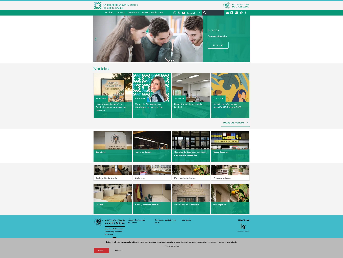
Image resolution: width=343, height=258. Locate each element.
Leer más (218, 45)
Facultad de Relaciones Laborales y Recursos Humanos (114, 232)
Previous (95, 39)
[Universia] (243, 220)
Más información (172, 245)
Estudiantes (133, 13)
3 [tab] (173, 60)
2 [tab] (171, 61)
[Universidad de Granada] (236, 5)
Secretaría (186, 220)
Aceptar (101, 250)
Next (247, 39)
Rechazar (118, 250)
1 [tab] (169, 60)
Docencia (120, 13)
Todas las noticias (233, 123)
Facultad (109, 13)
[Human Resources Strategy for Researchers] (243, 227)
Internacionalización (152, 13)
